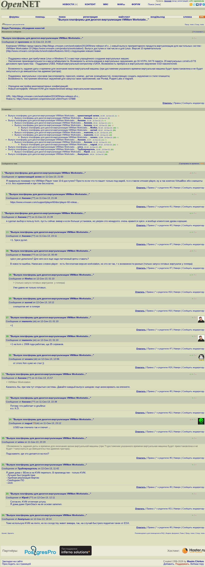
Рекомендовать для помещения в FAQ (149, 533)
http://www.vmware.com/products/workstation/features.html (38, 51)
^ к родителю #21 (163, 508)
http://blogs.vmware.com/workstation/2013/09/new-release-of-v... (76, 46)
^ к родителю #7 (164, 244)
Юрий (87, 152)
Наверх (177, 187)
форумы (14, 17)
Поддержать (182, 564)
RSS (202, 163)
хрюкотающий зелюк (88, 115)
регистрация (183, 1)
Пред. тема (189, 533)
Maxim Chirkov (195, 561)
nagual (93, 144)
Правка (177, 103)
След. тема (200, 533)
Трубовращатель (86, 149)
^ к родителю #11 (163, 412)
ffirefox (93, 127)
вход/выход (158, 17)
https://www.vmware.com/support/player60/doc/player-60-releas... (44, 202)
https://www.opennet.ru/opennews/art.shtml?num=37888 (46, 99)
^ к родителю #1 (164, 206)
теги (158, 4)
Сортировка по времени (189, 163)
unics (80, 147)
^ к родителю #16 (163, 292)
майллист (124, 17)
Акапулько (83, 154)
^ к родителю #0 (164, 187)
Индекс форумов (172, 533)
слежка (187, 17)
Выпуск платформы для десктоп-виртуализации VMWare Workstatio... (42, 115)
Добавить (169, 564)
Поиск (151, 4)
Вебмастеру (197, 564)
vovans (93, 137)
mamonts (88, 132)
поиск (62, 17)
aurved (93, 130)
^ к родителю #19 (163, 367)
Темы (182, 533)
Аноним (88, 118)
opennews (23, 42)
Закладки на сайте (12, 561)
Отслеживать (198, 32)
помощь (40, 17)
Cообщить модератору (193, 103)
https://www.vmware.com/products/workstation (57, 48)
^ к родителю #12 (163, 431)
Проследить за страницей (16, 564)
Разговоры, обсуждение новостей (27, 28)
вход (174, 1)
